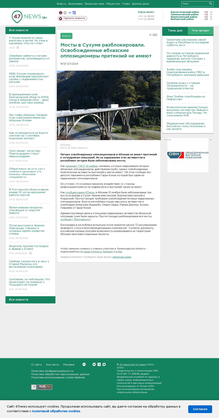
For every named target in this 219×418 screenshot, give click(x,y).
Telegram (99, 364)
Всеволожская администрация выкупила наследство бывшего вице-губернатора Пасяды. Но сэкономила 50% (187, 111)
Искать (210, 3)
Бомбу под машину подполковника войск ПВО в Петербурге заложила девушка (188, 72)
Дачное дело (140, 4)
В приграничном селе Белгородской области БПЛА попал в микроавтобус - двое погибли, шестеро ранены (29, 100)
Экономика (75, 4)
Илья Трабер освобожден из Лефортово (186, 97)
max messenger (74, 12)
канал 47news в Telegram (98, 252)
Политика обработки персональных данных (60, 374)
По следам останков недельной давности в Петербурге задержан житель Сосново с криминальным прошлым (188, 57)
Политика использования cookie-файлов (58, 377)
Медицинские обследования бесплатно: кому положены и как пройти (186, 126)
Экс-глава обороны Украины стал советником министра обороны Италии (28, 120)
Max (104, 364)
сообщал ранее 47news (80, 193)
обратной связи (121, 257)
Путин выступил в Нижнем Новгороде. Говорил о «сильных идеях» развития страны (26, 231)
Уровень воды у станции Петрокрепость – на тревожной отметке (183, 86)
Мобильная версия (60, 12)
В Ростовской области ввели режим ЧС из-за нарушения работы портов (28, 194)
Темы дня (175, 30)
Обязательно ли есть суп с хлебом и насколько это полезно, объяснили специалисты (27, 175)
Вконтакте (94, 364)
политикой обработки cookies (56, 411)
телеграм (69, 12)
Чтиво (126, 4)
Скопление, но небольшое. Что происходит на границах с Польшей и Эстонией (29, 284)
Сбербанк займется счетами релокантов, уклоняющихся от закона (29, 61)
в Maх (119, 252)
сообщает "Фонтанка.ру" (75, 220)
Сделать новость (74, 18)
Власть (61, 4)
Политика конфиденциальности (52, 371)
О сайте (36, 365)
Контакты (52, 365)
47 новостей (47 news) (132, 365)
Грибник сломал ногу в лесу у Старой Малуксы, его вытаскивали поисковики (29, 266)
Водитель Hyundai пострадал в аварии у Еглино (28, 249)
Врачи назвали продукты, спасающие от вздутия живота (26, 212)
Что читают (201, 30)
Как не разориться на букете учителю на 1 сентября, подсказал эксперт (28, 138)
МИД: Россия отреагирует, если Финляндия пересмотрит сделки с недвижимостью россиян (29, 80)
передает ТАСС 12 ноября (82, 166)
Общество (113, 4)
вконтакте (65, 12)
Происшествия (94, 4)
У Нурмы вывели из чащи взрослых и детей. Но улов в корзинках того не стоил (28, 43)
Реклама (68, 365)
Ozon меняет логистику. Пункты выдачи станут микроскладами (25, 156)
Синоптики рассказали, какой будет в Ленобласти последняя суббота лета (188, 42)
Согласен (200, 409)
